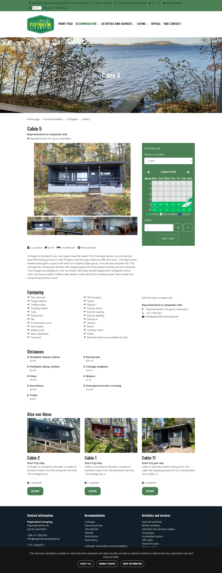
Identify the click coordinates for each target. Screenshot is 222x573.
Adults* (148, 220)
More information (132, 563)
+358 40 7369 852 (103, 3)
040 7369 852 (154, 312)
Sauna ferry (91, 540)
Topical (156, 23)
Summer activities (152, 521)
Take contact (172, 23)
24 (154, 204)
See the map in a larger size (157, 297)
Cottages (72, 119)
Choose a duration (154, 154)
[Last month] (148, 172)
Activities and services (117, 23)
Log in (50, 8)
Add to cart (168, 238)
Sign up (63, 8)
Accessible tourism (152, 536)
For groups (148, 532)
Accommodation (86, 23)
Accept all (86, 563)
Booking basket (174, 3)
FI (153, 3)
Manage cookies (107, 563)
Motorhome (91, 536)
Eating (141, 23)
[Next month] (188, 172)
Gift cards (147, 540)
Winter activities (151, 525)
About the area (150, 543)
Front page (65, 23)
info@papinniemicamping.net (132, 3)
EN (159, 3)
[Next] (132, 179)
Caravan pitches (94, 525)
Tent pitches (91, 529)
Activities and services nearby (158, 529)
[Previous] (32, 179)
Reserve (35, 491)
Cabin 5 (86, 119)
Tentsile (89, 532)
